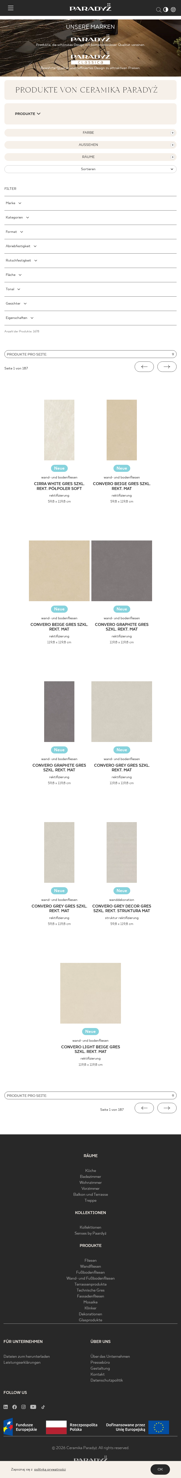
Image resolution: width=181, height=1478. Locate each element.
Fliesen (91, 1260)
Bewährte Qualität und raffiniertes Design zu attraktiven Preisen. (90, 68)
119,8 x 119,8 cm (59, 642)
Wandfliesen (90, 1266)
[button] (144, 366)
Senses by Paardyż (90, 1233)
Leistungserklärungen (22, 1362)
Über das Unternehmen (110, 1356)
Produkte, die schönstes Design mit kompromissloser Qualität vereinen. (90, 45)
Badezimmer (90, 1177)
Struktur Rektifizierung (122, 918)
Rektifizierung (59, 495)
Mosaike (90, 1302)
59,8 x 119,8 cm (59, 501)
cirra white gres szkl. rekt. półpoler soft (59, 486)
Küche (90, 1171)
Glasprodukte (90, 1320)
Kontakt (97, 1374)
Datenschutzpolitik (106, 1380)
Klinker (90, 1308)
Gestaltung (100, 1368)
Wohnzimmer (90, 1183)
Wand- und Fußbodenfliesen (90, 1278)
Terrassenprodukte (90, 1284)
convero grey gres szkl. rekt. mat (122, 768)
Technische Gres (91, 1290)
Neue (59, 468)
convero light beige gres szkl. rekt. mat (90, 1049)
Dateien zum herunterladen (27, 1356)
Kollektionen (90, 1227)
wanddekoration (121, 900)
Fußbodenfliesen (90, 1272)
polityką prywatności (50, 1469)
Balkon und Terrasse (90, 1194)
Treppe (90, 1200)
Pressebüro (100, 1362)
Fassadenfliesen (90, 1296)
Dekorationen (90, 1314)
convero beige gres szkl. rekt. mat (122, 486)
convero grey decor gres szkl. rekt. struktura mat (121, 909)
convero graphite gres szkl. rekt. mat (122, 627)
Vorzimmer (90, 1188)
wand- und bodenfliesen (59, 477)
